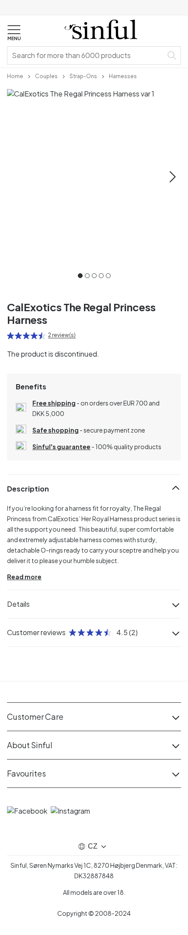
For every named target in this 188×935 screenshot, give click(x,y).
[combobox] (86, 55)
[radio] (10, 335)
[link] (15, 75)
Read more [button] (24, 577)
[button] (14, 33)
